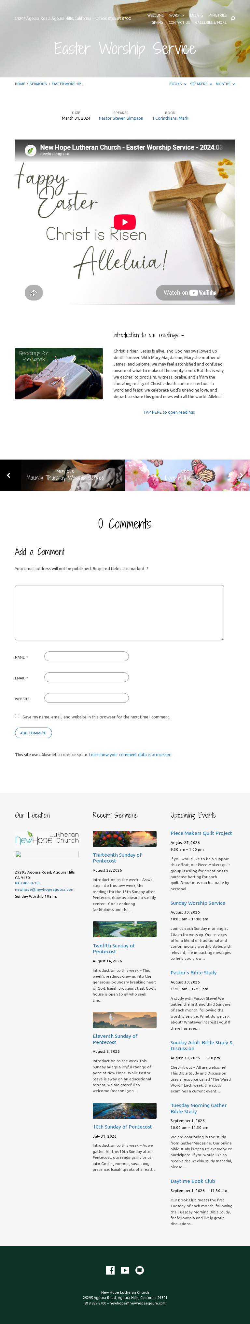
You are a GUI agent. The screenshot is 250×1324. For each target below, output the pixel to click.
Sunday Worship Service (198, 903)
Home (20, 84)
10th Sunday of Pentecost (122, 1127)
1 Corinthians (164, 118)
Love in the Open (184, 478)
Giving (157, 23)
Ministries (217, 16)
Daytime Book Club (193, 1181)
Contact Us (179, 23)
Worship (176, 16)
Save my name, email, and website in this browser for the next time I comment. (96, 717)
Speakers (199, 84)
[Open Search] (233, 19)
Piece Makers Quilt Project (201, 833)
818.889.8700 (27, 883)
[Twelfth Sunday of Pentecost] (125, 933)
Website (22, 699)
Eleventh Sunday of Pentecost (115, 1039)
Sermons (38, 84)
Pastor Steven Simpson (121, 118)
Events (196, 16)
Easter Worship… (68, 84)
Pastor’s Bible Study (194, 972)
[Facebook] (110, 1270)
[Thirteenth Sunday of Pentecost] (125, 843)
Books (176, 84)
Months (223, 84)
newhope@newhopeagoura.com (45, 889)
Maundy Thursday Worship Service (65, 478)
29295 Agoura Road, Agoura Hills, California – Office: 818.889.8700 (72, 18)
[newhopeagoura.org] (139, 1270)
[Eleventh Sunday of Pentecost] (125, 1024)
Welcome (155, 16)
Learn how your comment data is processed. (131, 754)
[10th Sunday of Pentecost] (125, 1115)
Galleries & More (211, 23)
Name (21, 657)
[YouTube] (125, 1270)
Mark (183, 118)
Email (21, 678)
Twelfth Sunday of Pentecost (114, 948)
